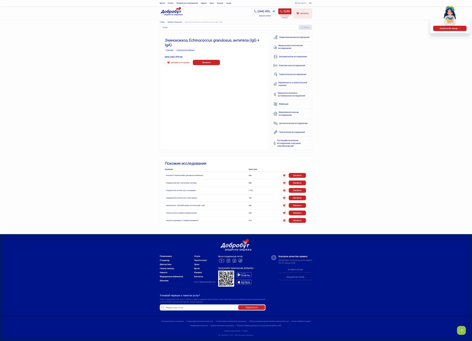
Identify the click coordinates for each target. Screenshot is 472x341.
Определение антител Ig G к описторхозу (181, 198)
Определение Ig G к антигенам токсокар (181, 183)
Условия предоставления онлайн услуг (199, 321)
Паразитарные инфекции (185, 50)
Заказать (206, 62)
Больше (220, 3)
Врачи (162, 3)
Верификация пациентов (199, 325)
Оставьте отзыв (295, 270)
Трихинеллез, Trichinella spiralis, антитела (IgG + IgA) (185, 205)
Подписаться (252, 307)
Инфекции (169, 50)
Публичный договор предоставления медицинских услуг (269, 321)
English (245, 331)
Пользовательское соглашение (172, 321)
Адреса (204, 3)
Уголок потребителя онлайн (301, 321)
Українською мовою (232, 331)
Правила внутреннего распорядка (222, 325)
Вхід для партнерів (295, 277)
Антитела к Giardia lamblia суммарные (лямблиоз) (184, 175)
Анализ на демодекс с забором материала (182, 220)
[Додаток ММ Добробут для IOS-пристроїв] (244, 282)
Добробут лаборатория (175, 22)
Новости (163, 272)
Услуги (170, 3)
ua (310, 3)
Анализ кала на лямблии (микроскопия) (181, 213)
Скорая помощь (167, 268)
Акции (228, 3)
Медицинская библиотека (171, 276)
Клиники (198, 272)
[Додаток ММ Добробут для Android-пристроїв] (244, 274)
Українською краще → (450, 28)
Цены (212, 3)
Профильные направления (187, 3)
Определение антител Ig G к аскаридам (181, 190)
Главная (162, 22)
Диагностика (165, 264)
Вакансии (164, 280)
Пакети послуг (200, 260)
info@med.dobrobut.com (207, 282)
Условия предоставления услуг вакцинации (231, 321)
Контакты (198, 276)
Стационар (165, 260)
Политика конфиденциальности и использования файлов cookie (258, 325)
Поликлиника (166, 256)
